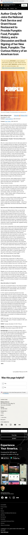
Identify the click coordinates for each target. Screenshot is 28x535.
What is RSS (24, 115)
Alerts (4, 8)
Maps (8, 8)
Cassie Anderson (9, 118)
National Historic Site (9, 5)
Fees (16, 8)
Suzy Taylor (8, 121)
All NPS (14, 438)
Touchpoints (6, 393)
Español (3, 419)
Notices (2, 510)
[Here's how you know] (14, 1)
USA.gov (3, 523)
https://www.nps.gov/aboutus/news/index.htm (13, 68)
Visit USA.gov (4, 532)
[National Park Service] (1, 5)
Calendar (12, 8)
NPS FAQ (3, 514)
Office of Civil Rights (5, 525)
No (5, 387)
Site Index (4, 417)
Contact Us (4, 411)
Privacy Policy (4, 506)
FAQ (3, 415)
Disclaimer (3, 519)
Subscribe (16, 115)
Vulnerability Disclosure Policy (7, 521)
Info (1, 8)
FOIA (2, 508)
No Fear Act (3, 516)
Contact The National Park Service (8, 512)
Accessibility (3, 504)
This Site (14, 435)
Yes (5, 383)
